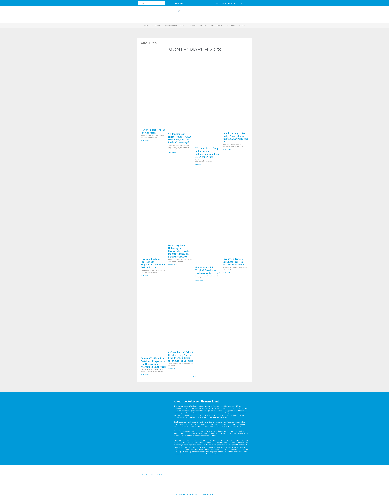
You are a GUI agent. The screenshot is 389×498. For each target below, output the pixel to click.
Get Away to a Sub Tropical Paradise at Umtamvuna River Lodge (208, 270)
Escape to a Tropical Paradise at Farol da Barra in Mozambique (234, 262)
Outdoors (192, 25)
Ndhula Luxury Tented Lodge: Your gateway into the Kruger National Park (235, 137)
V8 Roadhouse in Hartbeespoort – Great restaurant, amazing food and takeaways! (179, 138)
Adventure (204, 25)
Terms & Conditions (218, 489)
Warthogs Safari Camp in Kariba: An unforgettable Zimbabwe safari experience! (208, 152)
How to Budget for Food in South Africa (153, 131)
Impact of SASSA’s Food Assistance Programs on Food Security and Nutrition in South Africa (153, 362)
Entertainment (217, 25)
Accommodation (171, 25)
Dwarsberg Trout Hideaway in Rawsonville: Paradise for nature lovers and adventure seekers (179, 251)
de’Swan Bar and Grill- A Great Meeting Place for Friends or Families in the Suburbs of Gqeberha (180, 356)
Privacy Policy (203, 489)
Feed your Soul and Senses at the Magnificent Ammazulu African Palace (153, 263)
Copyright (167, 489)
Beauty (182, 25)
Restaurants (156, 25)
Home (146, 25)
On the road (230, 25)
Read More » (145, 140)
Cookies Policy (190, 489)
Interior (242, 25)
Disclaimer (178, 489)
